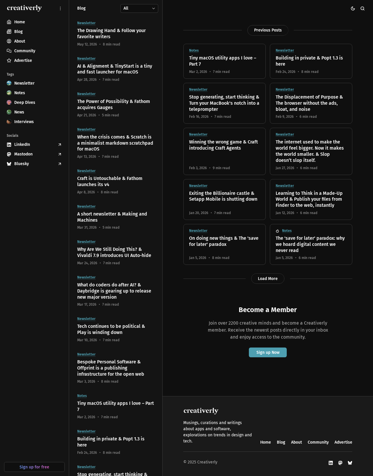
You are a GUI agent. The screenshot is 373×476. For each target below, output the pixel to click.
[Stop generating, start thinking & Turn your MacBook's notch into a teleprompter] (224, 103)
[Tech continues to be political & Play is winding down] (115, 329)
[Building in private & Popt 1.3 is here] (311, 61)
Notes (194, 50)
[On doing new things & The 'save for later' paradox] (224, 244)
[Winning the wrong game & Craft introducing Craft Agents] (224, 151)
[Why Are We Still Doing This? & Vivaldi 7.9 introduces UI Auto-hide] (115, 252)
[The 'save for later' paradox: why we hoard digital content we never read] (311, 244)
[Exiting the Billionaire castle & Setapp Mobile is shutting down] (224, 199)
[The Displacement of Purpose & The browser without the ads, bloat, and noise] (311, 103)
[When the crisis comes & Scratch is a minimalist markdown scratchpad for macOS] (115, 143)
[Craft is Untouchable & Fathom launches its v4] (115, 181)
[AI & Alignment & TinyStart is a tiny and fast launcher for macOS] (115, 69)
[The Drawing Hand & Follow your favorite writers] (115, 34)
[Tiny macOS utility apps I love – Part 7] (224, 61)
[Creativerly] (24, 8)
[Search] (362, 8)
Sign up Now (267, 352)
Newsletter (285, 50)
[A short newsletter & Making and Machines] (115, 217)
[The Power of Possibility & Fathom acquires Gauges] (115, 104)
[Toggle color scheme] (353, 8)
